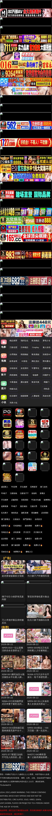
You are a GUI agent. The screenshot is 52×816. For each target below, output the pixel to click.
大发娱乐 (16, 519)
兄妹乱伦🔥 (5, 551)
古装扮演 (13, 368)
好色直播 (17, 532)
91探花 (24, 361)
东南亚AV (47, 354)
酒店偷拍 (23, 506)
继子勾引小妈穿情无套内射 (13, 598)
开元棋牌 (23, 487)
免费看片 (28, 538)
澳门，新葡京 (16, 538)
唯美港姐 (35, 354)
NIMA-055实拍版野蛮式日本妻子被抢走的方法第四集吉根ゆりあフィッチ (13, 705)
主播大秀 (33, 506)
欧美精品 (35, 340)
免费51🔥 (39, 525)
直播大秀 (4, 545)
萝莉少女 (46, 340)
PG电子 (4, 493)
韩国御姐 (24, 354)
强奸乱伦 (24, 340)
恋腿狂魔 (46, 368)
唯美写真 (35, 382)
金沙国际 (4, 538)
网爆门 (46, 382)
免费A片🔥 (38, 545)
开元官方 (26, 532)
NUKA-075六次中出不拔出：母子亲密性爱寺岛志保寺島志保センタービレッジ (38, 678)
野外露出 (46, 361)
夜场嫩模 (34, 512)
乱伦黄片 (4, 512)
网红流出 (35, 361)
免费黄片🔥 (18, 551)
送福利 (34, 493)
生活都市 (13, 396)
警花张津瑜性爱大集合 (38, 596)
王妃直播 (43, 506)
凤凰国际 (24, 500)
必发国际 (44, 512)
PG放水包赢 (36, 500)
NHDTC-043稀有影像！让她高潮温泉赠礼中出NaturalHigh (38, 757)
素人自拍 (46, 347)
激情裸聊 (28, 525)
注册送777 (24, 493)
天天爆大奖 (38, 532)
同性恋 (46, 388)
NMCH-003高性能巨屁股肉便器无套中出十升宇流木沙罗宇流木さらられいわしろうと (13, 731)
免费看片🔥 (5, 525)
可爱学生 (35, 368)
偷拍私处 (14, 512)
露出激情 (24, 382)
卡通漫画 (13, 382)
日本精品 (24, 347)
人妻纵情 (35, 396)
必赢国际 (14, 500)
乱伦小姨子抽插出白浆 (38, 619)
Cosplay (35, 347)
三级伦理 (13, 347)
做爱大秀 (38, 538)
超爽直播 (4, 506)
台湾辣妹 (13, 354)
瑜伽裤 (35, 375)
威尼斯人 (4, 487)
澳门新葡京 (5, 519)
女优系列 (24, 368)
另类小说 (13, 402)
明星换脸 (24, 375)
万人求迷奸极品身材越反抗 (13, 621)
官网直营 (33, 487)
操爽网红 (47, 500)
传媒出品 (13, 388)
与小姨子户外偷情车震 (38, 575)
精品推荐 (13, 340)
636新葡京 (17, 525)
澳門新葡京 (27, 519)
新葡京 (42, 493)
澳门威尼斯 (15, 545)
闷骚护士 (46, 375)
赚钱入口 (29, 551)
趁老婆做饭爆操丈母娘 (13, 575)
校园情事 (24, 396)
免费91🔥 (27, 545)
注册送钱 (13, 493)
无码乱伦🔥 (5, 532)
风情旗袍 (13, 375)
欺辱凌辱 (13, 361)
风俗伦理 (46, 396)
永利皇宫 (38, 519)
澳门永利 (43, 487)
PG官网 (14, 487)
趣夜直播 (24, 512)
